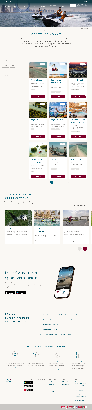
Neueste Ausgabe (41, 382)
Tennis (6, 72)
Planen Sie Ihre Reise (23, 5)
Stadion (6, 68)
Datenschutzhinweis (79, 385)
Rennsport (14, 72)
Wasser (13, 65)
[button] (63, 315)
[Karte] (78, 5)
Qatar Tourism (8, 1)
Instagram (53, 384)
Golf (13, 68)
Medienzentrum (65, 384)
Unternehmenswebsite (80, 388)
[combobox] (85, 5)
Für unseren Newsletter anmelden (80, 397)
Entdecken (18, 241)
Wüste (6, 65)
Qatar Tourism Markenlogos (78, 393)
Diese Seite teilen (84, 28)
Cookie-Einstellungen (80, 400)
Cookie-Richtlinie (79, 390)
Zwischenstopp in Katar (63, 5)
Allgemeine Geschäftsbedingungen (80, 382)
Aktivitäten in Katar (34, 5)
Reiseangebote (52, 5)
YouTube (53, 389)
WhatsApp (53, 393)
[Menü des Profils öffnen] (82, 5)
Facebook (53, 382)
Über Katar (15, 5)
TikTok (52, 391)
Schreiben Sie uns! (66, 382)
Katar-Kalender (43, 5)
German (84, 1)
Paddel (6, 75)
